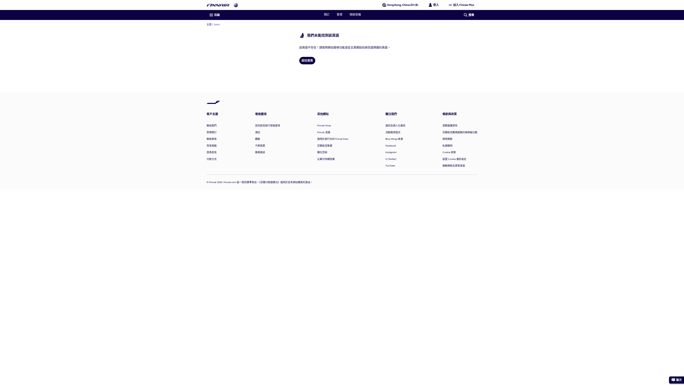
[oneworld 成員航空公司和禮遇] (236, 5)
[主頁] (218, 5)
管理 (339, 14)
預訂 (327, 14)
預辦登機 (355, 14)
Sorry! (217, 24)
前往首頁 (307, 60)
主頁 (209, 24)
